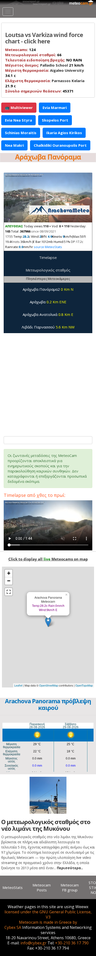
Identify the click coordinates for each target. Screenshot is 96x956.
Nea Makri (14, 145)
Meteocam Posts (41, 887)
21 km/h (44, 65)
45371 (39, 91)
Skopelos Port (55, 120)
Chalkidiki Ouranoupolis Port (60, 145)
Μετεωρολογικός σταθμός (48, 270)
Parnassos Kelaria (68, 80)
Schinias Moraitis (20, 132)
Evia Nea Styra (18, 120)
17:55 (9, 236)
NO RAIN (43, 59)
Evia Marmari (55, 107)
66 (33, 54)
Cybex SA (12, 927)
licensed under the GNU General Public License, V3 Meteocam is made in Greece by (48, 917)
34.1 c (44, 73)
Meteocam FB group (70, 887)
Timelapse (48, 257)
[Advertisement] (48, 382)
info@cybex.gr (33, 943)
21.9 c (44, 83)
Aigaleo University (67, 70)
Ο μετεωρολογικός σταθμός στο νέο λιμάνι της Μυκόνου (45, 825)
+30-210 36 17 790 (72, 943)
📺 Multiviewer (19, 107)
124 (20, 49)
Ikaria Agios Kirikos (64, 132)
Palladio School (54, 65)
